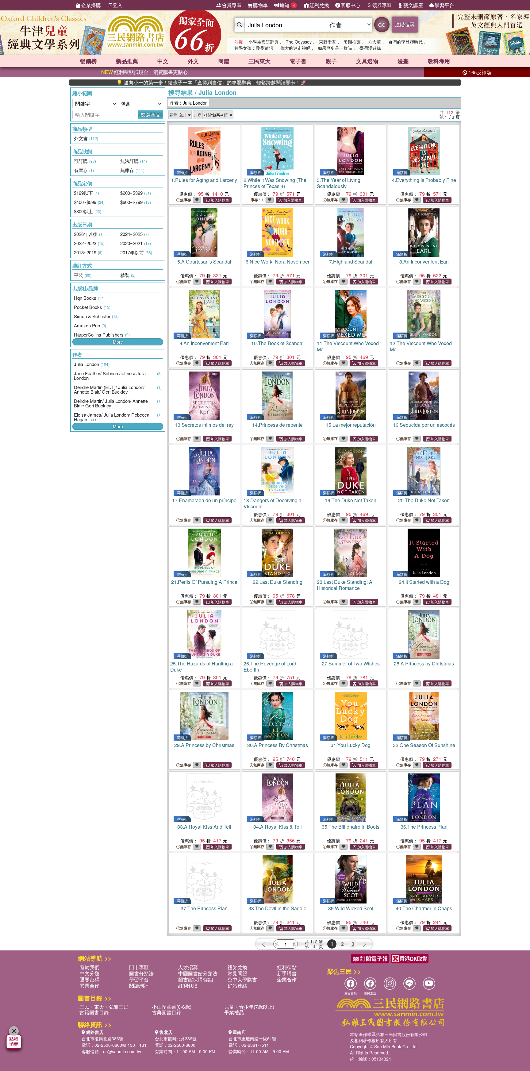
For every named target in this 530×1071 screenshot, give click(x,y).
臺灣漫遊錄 (370, 48)
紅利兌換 (319, 5)
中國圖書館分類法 (197, 973)
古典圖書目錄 (166, 1012)
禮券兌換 (237, 967)
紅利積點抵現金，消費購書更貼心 (144, 71)
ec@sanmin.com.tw (122, 1051)
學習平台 (444, 5)
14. (277, 424)
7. (350, 261)
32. (424, 745)
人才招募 (188, 967)
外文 (193, 61)
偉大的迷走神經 (295, 48)
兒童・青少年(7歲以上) (249, 1006)
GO (382, 24)
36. (424, 826)
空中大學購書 (242, 979)
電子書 (298, 61)
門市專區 (139, 967)
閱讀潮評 (139, 985)
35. (350, 826)
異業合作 (89, 985)
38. (277, 908)
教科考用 (439, 61)
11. (348, 346)
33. (204, 826)
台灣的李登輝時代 (405, 42)
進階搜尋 (405, 24)
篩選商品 (150, 114)
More (118, 342)
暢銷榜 (88, 61)
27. (351, 663)
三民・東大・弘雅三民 (104, 1006)
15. (351, 424)
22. (277, 581)
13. (204, 424)
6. (277, 261)
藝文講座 (413, 5)
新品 (127, 61)
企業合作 (287, 979)
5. (204, 261)
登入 (117, 5)
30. (277, 745)
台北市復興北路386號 (102, 1038)
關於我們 (89, 967)
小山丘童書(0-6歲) (171, 1006)
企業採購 (91, 5)
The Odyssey (299, 42)
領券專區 (382, 5)
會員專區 (231, 5)
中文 (162, 61)
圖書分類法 (141, 973)
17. (204, 500)
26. (270, 666)
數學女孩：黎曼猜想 (253, 48)
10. (277, 343)
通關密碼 (89, 979)
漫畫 (403, 61)
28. (424, 663)
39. (350, 908)
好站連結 (237, 985)
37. (204, 908)
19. (350, 500)
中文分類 (89, 973)
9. (204, 343)
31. (351, 745)
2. (275, 183)
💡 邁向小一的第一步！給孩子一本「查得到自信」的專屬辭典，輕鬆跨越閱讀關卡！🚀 (178, 82)
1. (204, 179)
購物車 (260, 5)
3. (338, 183)
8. (424, 261)
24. (424, 581)
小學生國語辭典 (263, 42)
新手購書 (287, 973)
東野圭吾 (327, 42)
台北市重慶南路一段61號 (252, 1038)
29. (204, 745)
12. (421, 346)
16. (424, 424)
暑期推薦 (352, 42)
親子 (331, 61)
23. (344, 584)
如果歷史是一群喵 (335, 48)
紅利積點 (287, 967)
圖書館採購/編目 (196, 979)
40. (424, 908)
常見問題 (237, 973)
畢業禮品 (234, 1012)
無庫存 (185, 199)
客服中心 (350, 5)
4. (424, 179)
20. (424, 500)
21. (204, 581)
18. (272, 503)
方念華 (374, 42)
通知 (287, 5)
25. (201, 666)
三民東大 (259, 61)
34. (277, 826)
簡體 (223, 61)
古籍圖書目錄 (94, 1012)
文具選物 (367, 61)
